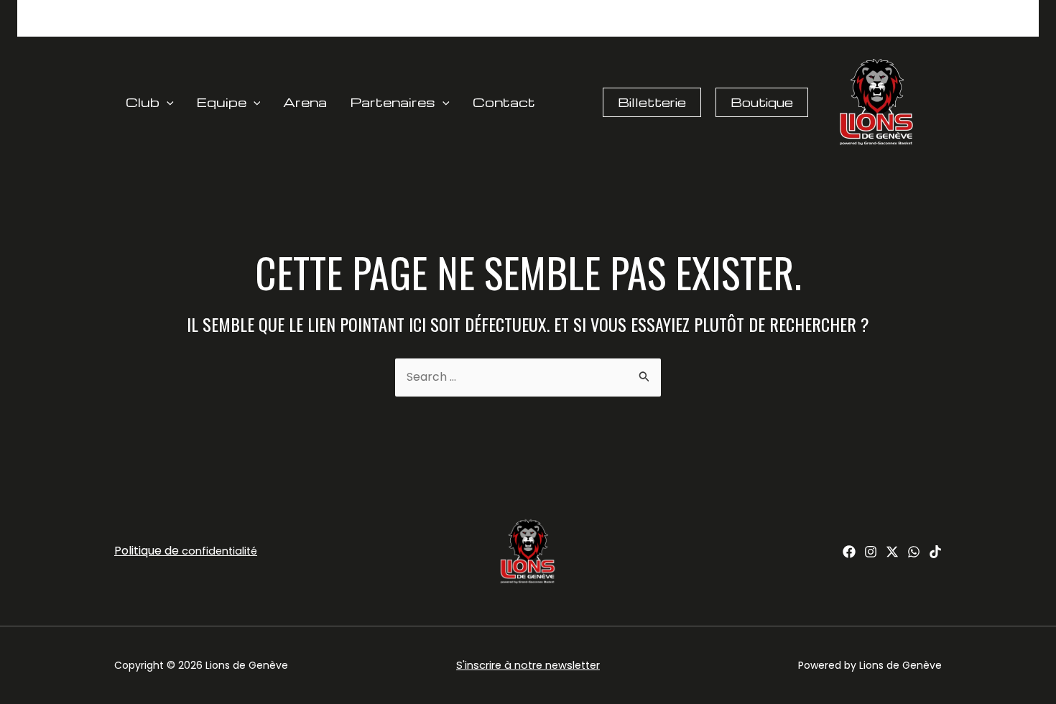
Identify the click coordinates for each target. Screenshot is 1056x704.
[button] (166, 102)
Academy (755, 25)
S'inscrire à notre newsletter (528, 665)
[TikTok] (935, 551)
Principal (610, 25)
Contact (504, 101)
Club (142, 101)
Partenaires (392, 101)
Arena (305, 101)
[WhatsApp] (913, 551)
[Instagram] (870, 551)
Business (681, 25)
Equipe (221, 101)
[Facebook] (849, 551)
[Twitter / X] (892, 551)
